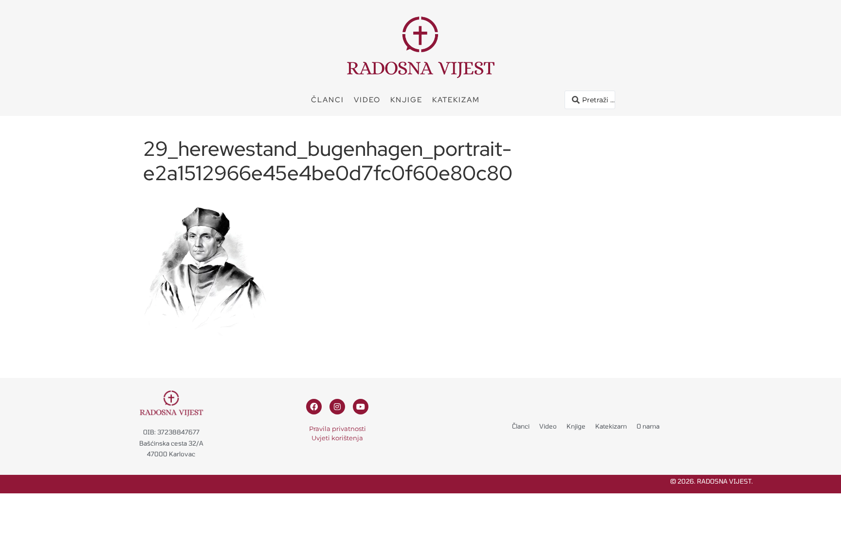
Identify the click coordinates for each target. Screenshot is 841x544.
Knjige (406, 100)
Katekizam (456, 100)
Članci (327, 100)
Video (367, 100)
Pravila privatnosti (337, 428)
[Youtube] (360, 406)
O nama (648, 426)
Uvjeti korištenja (337, 438)
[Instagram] (337, 406)
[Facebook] (314, 406)
